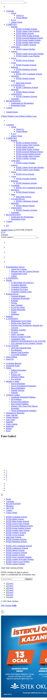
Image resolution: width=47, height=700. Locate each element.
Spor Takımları (17, 305)
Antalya (14, 51)
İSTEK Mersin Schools (25, 92)
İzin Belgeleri (16, 350)
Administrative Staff (19, 274)
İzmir (13, 81)
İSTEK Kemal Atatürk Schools (28, 40)
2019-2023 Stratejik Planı (21, 348)
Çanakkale (15, 72)
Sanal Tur (10, 359)
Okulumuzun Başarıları (15, 413)
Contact (9, 108)
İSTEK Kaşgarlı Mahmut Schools (29, 38)
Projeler (14, 303)
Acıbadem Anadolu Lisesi (21, 292)
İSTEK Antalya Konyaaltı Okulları (30, 54)
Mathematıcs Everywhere (21, 321)
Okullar (9, 280)
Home (8, 499)
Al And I (14, 332)
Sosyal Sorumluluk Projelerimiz (23, 386)
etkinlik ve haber (12, 381)
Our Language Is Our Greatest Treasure (26, 343)
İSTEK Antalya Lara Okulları (28, 56)
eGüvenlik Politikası (19, 355)
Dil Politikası (16, 399)
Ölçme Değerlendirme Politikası (23, 411)
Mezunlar (10, 506)
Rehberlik (10, 426)
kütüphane (15, 314)
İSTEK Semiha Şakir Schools (28, 42)
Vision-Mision (21, 18)
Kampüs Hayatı (12, 294)
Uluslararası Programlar (20, 298)
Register (29, 579)
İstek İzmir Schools (23, 83)
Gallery (14, 276)
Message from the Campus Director (25, 271)
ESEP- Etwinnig (17, 334)
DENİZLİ (15, 76)
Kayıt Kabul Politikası (20, 404)
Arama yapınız (7, 237)
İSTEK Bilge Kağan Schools (27, 36)
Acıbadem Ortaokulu (19, 287)
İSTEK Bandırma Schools (26, 69)
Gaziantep (15, 99)
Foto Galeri (10, 420)
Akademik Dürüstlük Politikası (23, 397)
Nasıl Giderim (11, 357)
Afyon (13, 58)
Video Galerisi (11, 424)
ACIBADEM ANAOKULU (22, 283)
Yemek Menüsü (12, 417)
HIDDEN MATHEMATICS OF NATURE (28, 341)
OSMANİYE (16, 94)
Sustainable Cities (18, 339)
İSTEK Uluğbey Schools (26, 45)
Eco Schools (16, 379)
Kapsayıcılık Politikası (20, 402)
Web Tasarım (6, 605)
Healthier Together (18, 330)
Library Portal (16, 22)
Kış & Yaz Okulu (18, 307)
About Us (20, 15)
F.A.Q (13, 20)
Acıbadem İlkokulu (18, 285)
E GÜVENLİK (12, 346)
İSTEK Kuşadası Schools (26, 65)
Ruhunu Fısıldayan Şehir (21, 337)
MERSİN (15, 90)
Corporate (10, 11)
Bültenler (9, 422)
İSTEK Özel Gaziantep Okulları (19, 557)
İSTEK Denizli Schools (25, 78)
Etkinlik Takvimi (17, 390)
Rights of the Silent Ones (21, 323)
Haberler (9, 316)
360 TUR (10, 508)
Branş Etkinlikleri (18, 388)
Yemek (14, 312)
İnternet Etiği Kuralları (20, 352)
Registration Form (18, 105)
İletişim (9, 429)
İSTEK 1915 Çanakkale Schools (29, 74)
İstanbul (14, 27)
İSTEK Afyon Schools (25, 60)
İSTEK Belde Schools (25, 33)
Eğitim (8, 368)
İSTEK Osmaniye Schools (26, 96)
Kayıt (8, 431)
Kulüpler (14, 301)
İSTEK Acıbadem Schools (26, 29)
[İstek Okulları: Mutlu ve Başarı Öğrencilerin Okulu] (19, 116)
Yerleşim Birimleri (18, 296)
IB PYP (14, 372)
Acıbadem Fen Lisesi (19, 289)
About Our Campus (19, 269)
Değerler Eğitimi (17, 377)
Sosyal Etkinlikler (18, 384)
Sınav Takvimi (12, 415)
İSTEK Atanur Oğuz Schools (27, 31)
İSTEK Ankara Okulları (25, 49)
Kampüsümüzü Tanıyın (15, 267)
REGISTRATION (13, 101)
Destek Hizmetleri (18, 310)
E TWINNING (12, 278)
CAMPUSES (11, 24)
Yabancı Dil (15, 375)
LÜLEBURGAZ (18, 85)
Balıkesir (14, 67)
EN (7, 226)
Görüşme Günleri (13, 395)
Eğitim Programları (18, 370)
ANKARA (15, 47)
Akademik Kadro (13, 366)
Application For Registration (22, 103)
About (13, 13)
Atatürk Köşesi (12, 112)
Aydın (13, 63)
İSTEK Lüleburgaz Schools (27, 87)
